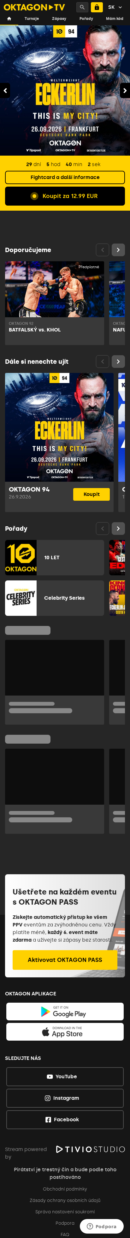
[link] (65, 1011)
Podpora (65, 1223)
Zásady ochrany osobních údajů (65, 1200)
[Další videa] (118, 250)
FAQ (65, 1234)
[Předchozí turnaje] (102, 361)
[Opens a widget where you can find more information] (102, 1227)
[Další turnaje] (118, 361)
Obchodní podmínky (65, 1189)
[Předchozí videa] (102, 250)
